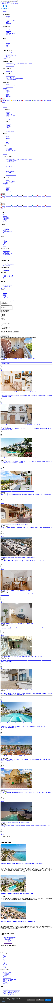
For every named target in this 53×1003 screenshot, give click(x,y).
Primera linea (8, 29)
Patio (3, 326)
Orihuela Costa (9, 18)
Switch (14, 1)
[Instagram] (3, 948)
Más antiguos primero (31, 337)
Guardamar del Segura (10, 20)
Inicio (2, 208)
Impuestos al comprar (10, 66)
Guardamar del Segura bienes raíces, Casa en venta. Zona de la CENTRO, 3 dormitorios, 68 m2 (20, 424)
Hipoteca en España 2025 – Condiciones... (11, 994)
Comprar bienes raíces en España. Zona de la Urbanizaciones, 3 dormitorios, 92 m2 (18, 557)
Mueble (3, 319)
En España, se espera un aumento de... (11, 992)
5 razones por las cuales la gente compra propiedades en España (19, 63)
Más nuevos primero (5, 336)
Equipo (7, 92)
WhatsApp (12, 3)
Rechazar (31, 999)
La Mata (7, 17)
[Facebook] (3, 949)
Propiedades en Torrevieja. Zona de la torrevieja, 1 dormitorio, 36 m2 (15, 822)
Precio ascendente (4, 337)
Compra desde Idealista (10, 76)
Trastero (3, 315)
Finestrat (5, 982)
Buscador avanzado (4, 311)
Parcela (7, 47)
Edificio (4, 961)
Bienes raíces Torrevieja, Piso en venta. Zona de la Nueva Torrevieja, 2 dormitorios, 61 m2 (19, 755)
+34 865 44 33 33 (5, 299)
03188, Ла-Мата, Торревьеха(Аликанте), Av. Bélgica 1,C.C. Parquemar (9, 938)
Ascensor (8, 34)
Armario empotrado (6, 323)
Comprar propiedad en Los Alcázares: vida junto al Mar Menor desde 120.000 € (22, 863)
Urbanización (8, 31)
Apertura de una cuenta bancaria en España (14, 78)
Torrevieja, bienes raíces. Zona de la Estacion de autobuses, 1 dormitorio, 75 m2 (17, 623)
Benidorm (8, 22)
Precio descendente (13, 337)
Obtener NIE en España (10, 77)
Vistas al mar (8, 28)
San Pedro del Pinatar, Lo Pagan (9, 979)
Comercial (5, 964)
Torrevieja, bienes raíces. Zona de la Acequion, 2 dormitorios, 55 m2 (14, 524)
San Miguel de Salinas (7, 980)
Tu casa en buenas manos (11, 79)
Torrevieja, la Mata (7, 972)
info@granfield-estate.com (9, 941)
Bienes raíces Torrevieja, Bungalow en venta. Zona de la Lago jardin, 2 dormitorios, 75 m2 (19, 457)
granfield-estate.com (8, 943)
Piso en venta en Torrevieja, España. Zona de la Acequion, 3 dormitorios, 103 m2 (17, 491)
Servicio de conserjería (10, 85)
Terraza (3, 314)
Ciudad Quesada (9, 23)
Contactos (8, 91)
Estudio (7, 40)
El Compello (5, 983)
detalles (2, 370)
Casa (4, 962)
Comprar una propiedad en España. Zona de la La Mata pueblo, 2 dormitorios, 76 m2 (18, 358)
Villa (7, 45)
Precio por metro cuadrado (11, 64)
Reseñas (7, 94)
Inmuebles (5, 11)
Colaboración (3, 2)
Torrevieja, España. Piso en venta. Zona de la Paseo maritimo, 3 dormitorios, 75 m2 (18, 590)
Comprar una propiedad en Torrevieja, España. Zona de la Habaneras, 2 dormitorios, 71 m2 (19, 391)
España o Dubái (6, 996)
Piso (6, 41)
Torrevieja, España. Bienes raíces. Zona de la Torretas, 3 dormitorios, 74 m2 (16, 789)
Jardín (3, 318)
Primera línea (4, 328)
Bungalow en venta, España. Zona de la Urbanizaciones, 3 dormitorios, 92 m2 (16, 689)
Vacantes (8, 2)
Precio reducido (9, 52)
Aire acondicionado (10, 35)
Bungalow (8, 43)
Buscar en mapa (9, 56)
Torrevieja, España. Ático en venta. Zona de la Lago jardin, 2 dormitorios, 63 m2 (17, 722)
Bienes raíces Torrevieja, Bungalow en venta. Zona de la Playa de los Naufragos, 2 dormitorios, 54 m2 (21, 656)
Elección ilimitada (9, 87)
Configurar (39, 999)
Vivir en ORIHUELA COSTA (9, 993)
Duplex (7, 44)
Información (5, 88)
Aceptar (48, 999)
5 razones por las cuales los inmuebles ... (11, 988)
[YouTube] (3, 950)
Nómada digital (9, 71)
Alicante (7, 21)
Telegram (16, 3)
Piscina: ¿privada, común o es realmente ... (11, 991)
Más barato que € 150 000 (11, 55)
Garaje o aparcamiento (10, 33)
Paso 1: (7, 84)
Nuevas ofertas (9, 54)
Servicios (5, 58)
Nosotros (5, 89)
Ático (7, 46)
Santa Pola (5, 981)
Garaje (4, 966)
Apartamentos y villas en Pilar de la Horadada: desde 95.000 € (17, 893)
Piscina (7, 32)
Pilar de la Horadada (7, 978)
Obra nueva (8, 57)
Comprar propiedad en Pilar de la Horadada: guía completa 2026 (18, 921)
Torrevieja (8, 16)
